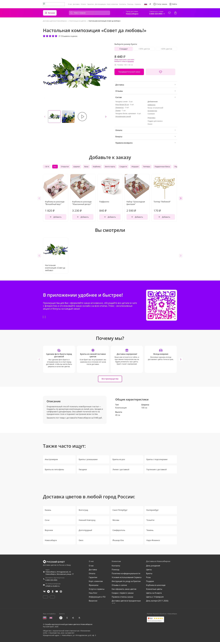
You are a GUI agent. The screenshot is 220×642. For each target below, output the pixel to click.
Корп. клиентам (112, 4)
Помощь (130, 4)
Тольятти (150, 520)
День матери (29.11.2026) (157, 600)
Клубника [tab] (96, 166)
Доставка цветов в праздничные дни (126, 602)
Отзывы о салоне (119, 585)
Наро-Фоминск (153, 540)
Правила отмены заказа (122, 597)
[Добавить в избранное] (160, 72)
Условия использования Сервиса (126, 577)
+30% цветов (144, 49)
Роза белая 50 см (122, 104)
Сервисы (138, 4)
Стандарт (124, 49)
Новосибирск (51, 540)
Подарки (150, 581)
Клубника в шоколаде (155, 585)
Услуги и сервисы (96, 589)
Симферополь (119, 530)
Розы (148, 577)
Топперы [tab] (146, 166)
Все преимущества (110, 379)
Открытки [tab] (65, 166)
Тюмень (149, 530)
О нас (70, 4)
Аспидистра (152, 111)
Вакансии (93, 600)
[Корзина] (175, 12)
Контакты (122, 4)
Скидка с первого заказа (122, 593)
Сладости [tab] (123, 166)
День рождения (153, 565)
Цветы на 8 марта (154, 593)
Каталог (51, 13)
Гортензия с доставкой (156, 469)
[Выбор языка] (145, 4)
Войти (174, 4)
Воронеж (49, 530)
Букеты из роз (119, 459)
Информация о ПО (97, 597)
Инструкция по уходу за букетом (126, 581)
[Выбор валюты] (150, 4)
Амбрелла (151, 105)
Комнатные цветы (154, 589)
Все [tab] (55, 166)
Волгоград (83, 510)
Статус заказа (161, 4)
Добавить (57, 217)
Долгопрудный (85, 530)
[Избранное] (169, 12)
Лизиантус (119, 107)
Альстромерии (51, 459)
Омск (81, 540)
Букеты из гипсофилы (54, 469)
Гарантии (90, 4)
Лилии (118, 110)
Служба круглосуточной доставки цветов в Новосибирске (68, 624)
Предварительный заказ (129, 72)
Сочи (47, 520)
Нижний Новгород (87, 520)
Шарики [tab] (76, 166)
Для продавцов (100, 4)
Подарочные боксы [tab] (162, 166)
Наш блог (93, 593)
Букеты (149, 573)
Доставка (76, 4)
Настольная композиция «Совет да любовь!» (55, 268)
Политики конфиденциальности (126, 573)
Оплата (83, 4)
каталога (131, 61)
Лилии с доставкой (121, 469)
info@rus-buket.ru (52, 586)
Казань (48, 510)
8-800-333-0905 (51, 580)
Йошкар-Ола (118, 540)
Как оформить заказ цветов (124, 589)
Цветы (149, 569)
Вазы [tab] (86, 166)
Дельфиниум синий (123, 116)
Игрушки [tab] (135, 166)
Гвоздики (83, 469)
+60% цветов (166, 49)
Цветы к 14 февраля (155, 597)
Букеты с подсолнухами (156, 459)
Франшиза (93, 585)
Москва (116, 520)
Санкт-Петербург (120, 510)
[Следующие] (106, 116)
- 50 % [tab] (46, 166)
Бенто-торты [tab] (110, 166)
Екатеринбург (152, 510)
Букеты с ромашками (88, 459)
